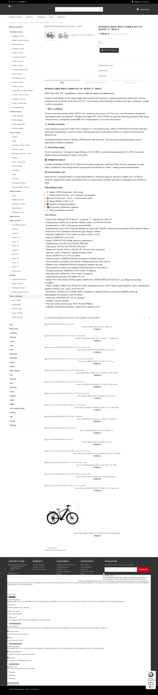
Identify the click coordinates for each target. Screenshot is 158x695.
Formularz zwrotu (62, 569)
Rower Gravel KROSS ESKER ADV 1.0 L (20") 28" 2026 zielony (96, 384)
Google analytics (14, 631)
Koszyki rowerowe (18, 61)
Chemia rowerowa (16, 111)
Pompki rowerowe (17, 82)
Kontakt (61, 17)
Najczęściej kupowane (39, 569)
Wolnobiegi (15, 170)
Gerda (12, 341)
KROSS (12, 366)
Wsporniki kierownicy (19, 183)
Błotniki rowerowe (18, 44)
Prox (11, 383)
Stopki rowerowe (17, 74)
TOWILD (13, 412)
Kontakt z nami (61, 578)
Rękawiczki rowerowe (19, 204)
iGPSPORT (13, 358)
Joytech (12, 362)
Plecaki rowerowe (17, 65)
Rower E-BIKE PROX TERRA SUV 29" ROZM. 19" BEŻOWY (97, 419)
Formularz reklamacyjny (64, 571)
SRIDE (12, 404)
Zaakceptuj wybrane (13, 683)
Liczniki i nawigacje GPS (20, 69)
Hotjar (11, 637)
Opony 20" (15, 254)
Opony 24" (15, 250)
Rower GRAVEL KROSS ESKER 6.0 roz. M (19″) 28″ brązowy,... (97, 476)
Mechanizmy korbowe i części (21, 153)
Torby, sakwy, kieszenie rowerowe (22, 90)
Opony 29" (15, 229)
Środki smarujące (17, 120)
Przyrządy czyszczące (18, 288)
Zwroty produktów (86, 567)
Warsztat (13, 275)
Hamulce (15, 137)
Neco (11, 375)
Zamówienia (84, 569)
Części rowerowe (15, 132)
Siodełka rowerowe (18, 86)
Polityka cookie (11, 586)
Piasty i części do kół (18, 162)
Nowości (29, 17)
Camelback (13, 333)
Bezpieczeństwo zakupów (64, 576)
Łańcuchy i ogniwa (18, 149)
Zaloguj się (137, 2)
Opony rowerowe (15, 220)
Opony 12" (15, 267)
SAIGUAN (13, 387)
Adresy (83, 574)
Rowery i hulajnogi (16, 296)
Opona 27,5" (16, 237)
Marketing (12, 678)
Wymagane (12, 597)
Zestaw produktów (17, 128)
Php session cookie (14, 611)
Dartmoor (13, 337)
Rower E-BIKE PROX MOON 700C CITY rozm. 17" (97, 430)
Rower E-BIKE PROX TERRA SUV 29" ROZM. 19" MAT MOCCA (97, 373)
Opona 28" (15, 233)
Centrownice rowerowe (19, 279)
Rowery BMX (16, 300)
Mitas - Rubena (15, 371)
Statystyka (12, 675)
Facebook (12, 658)
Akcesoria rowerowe (16, 32)
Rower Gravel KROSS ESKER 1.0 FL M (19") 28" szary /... (97, 361)
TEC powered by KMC (17, 408)
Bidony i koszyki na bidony (20, 40)
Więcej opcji (12, 594)
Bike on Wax (14, 329)
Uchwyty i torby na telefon (20, 95)
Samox (12, 392)
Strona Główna (15, 17)
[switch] (151, 687)
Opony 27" (15, 241)
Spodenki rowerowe (18, 212)
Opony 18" (15, 258)
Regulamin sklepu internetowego (66, 564)
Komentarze (131, 82)
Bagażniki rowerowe (18, 36)
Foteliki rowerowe (17, 53)
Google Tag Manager (15, 652)
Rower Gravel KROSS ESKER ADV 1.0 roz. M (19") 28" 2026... (97, 465)
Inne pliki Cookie (14, 664)
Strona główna (15, 27)
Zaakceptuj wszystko (13, 684)
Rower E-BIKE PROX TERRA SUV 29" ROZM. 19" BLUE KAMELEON (97, 533)
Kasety (14, 141)
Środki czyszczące (17, 116)
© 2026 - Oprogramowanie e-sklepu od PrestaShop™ (24, 689)
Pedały (14, 174)
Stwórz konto (145, 2)
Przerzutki (15, 179)
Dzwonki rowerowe (18, 48)
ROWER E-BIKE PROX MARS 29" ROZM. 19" (97, 327)
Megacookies (13, 617)
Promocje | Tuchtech (39, 564)
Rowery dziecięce (17, 317)
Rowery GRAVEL (17, 313)
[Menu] (154, 672)
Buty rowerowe (16, 208)
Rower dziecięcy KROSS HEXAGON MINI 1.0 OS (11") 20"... (97, 350)
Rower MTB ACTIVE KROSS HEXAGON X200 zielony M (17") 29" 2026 (97, 453)
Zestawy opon (16, 271)
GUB (11, 350)
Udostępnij (99, 56)
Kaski (14, 195)
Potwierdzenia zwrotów (87, 571)
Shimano (13, 396)
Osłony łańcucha (17, 166)
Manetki (14, 158)
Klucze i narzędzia (17, 283)
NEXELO (13, 379)
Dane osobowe (85, 564)
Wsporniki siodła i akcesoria (20, 187)
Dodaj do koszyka (109, 50)
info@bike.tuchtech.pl (17, 577)
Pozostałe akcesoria (18, 107)
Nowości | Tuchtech (38, 567)
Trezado (12, 421)
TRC (11, 417)
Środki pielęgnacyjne (18, 124)
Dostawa (59, 574)
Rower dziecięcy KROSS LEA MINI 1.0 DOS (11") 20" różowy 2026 (97, 488)
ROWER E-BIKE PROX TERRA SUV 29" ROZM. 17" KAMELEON (97, 338)
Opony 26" (15, 246)
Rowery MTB (16, 304)
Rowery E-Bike (17, 309)
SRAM (12, 400)
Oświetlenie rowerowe (19, 57)
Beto (11, 324)
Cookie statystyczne (15, 623)
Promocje (41, 17)
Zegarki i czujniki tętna (19, 103)
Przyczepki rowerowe (18, 78)
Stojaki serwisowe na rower (20, 292)
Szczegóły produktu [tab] (96, 82)
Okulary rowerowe (18, 200)
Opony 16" (15, 262)
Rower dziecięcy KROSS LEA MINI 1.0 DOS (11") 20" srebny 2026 (97, 407)
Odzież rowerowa (15, 191)
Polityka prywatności (63, 567)
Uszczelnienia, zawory (19, 225)
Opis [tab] (62, 82)
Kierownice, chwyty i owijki (21, 145)
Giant (12, 345)
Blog (51, 17)
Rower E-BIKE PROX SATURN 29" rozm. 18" (97, 442)
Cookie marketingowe (15, 644)
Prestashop (12, 605)
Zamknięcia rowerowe (19, 99)
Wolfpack (13, 425)
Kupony (83, 576)
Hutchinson (13, 354)
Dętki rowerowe (15, 216)
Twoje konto (87, 561)
